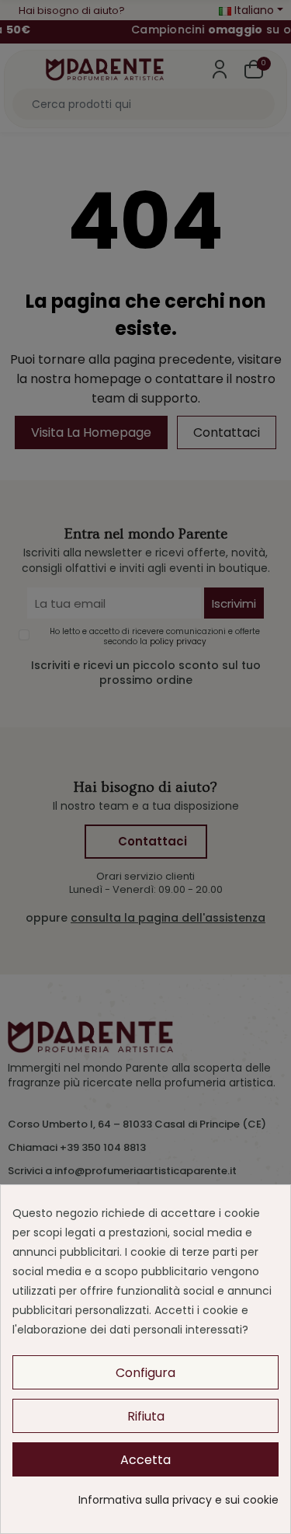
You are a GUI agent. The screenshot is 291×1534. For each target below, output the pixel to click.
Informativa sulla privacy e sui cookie (178, 1500)
